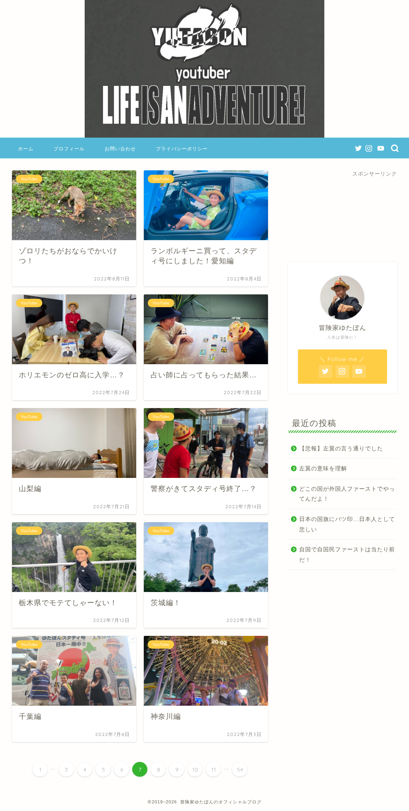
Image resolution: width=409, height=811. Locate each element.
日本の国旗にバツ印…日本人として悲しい (347, 524)
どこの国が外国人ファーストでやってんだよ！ (347, 494)
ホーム (26, 149)
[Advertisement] (342, 212)
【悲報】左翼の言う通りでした (341, 449)
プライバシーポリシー (182, 149)
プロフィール (69, 149)
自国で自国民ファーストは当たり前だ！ (347, 555)
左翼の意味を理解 (323, 469)
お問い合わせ (120, 149)
